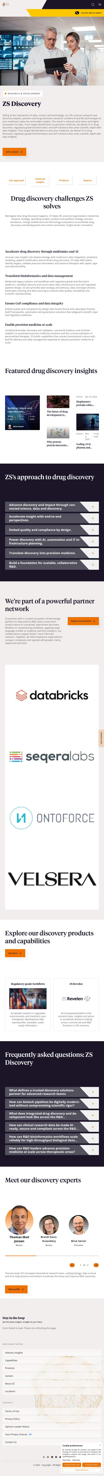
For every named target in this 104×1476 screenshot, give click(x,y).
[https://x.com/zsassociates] (43, 1457)
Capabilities (11, 1360)
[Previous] (72, 1265)
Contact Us (11, 1442)
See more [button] (13, 953)
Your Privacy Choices (16, 1434)
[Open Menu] (99, 4)
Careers (9, 1375)
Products (10, 1368)
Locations (10, 1391)
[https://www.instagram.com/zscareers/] (47, 1457)
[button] (19, 1227)
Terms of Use (12, 1411)
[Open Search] (92, 5)
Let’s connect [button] (12, 151)
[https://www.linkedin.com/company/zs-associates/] (52, 1457)
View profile (14, 1289)
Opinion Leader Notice (17, 1426)
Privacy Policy (12, 1418)
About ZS (10, 1383)
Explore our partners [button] (81, 621)
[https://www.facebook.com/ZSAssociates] (56, 1457)
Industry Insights (14, 1352)
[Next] (96, 1265)
